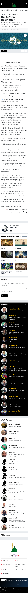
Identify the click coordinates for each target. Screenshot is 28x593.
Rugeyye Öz (12, 497)
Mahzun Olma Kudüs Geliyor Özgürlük (17, 513)
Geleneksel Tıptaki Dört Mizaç (17, 347)
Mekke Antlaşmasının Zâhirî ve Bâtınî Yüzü (17, 332)
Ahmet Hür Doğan (14, 431)
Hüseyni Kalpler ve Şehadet (17, 413)
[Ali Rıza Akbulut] (4, 346)
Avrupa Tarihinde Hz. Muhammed (20, 247)
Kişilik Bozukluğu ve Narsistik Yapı (17, 448)
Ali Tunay (11, 525)
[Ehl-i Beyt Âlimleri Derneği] (14, 4)
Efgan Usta (12, 452)
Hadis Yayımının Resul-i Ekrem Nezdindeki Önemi (7, 272)
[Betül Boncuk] (4, 447)
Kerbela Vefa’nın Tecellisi (16, 440)
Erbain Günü (12, 433)
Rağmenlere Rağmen (15, 426)
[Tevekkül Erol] (4, 317)
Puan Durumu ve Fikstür (20, 565)
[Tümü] (26, 305)
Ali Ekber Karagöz (14, 411)
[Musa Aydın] (4, 361)
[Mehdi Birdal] (4, 383)
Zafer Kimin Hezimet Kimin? (17, 398)
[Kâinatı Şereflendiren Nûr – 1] (21, 254)
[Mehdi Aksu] (4, 368)
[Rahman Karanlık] (4, 404)
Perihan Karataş (14, 482)
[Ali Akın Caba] (4, 390)
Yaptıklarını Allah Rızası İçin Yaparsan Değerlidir (16, 325)
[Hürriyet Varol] (4, 353)
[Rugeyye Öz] (4, 498)
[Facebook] (10, 555)
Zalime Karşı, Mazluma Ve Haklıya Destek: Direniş (16, 405)
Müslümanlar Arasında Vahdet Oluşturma (17, 318)
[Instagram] (15, 555)
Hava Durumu (20, 560)
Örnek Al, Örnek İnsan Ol (16, 384)
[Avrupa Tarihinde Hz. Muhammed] (21, 242)
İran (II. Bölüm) (13, 470)
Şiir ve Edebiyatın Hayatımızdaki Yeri (14, 340)
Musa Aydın (12, 360)
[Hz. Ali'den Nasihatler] (14, 41)
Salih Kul (11, 468)
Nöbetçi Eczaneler (7, 560)
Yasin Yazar (12, 510)
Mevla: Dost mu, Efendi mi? (16, 376)
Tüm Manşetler (6, 569)
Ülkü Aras (12, 438)
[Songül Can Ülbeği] (4, 425)
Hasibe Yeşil (12, 459)
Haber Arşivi (6, 573)
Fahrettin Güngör (14, 309)
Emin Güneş (12, 504)
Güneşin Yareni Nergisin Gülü (17, 477)
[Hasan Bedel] (4, 228)
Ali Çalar (11, 322)
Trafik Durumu (6, 564)
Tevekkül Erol (13, 315)
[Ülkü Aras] (4, 439)
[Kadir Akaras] (4, 339)
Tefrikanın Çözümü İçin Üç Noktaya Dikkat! (16, 491)
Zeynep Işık (12, 489)
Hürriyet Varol (13, 352)
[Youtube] (18, 555)
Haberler (3, 14)
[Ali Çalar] (4, 324)
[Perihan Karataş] (4, 483)
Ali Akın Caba (12, 388)
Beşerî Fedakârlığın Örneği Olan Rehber (16, 455)
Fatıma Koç (12, 475)
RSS (4, 580)
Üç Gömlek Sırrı (18, 271)
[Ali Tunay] (4, 527)
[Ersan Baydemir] (4, 397)
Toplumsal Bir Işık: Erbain (16, 499)
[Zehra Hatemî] (4, 520)
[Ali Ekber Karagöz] (4, 412)
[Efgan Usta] (4, 454)
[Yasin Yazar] (4, 512)
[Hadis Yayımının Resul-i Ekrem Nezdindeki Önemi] (7, 266)
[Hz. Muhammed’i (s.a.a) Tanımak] (7, 254)
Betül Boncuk (13, 445)
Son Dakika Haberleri (21, 569)
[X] (12, 555)
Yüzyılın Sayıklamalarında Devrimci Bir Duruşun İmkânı (17, 520)
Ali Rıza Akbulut (14, 345)
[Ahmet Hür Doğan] (4, 432)
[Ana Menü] (1, 4)
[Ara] (26, 4)
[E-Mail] (11, 230)
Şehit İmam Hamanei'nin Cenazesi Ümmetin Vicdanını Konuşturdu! (17, 369)
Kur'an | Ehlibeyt (6, 10)
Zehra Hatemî (13, 518)
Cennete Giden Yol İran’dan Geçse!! (16, 391)
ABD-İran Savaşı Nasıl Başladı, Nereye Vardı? (17, 354)
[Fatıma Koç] (4, 476)
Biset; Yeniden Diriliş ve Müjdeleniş (15, 462)
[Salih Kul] (4, 469)
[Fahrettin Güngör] (4, 310)
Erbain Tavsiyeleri (14, 362)
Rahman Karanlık (14, 403)
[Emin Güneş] (4, 505)
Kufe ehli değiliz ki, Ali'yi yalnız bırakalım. (17, 528)
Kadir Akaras (13, 337)
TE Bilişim (17, 584)
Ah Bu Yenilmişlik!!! (14, 506)
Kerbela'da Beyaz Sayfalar (16, 484)
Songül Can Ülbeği (14, 424)
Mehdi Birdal (12, 382)
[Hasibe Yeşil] (4, 461)
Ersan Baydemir (13, 396)
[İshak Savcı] (4, 332)
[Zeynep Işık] (4, 490)
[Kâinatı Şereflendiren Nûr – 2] (7, 242)
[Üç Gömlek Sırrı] (21, 266)
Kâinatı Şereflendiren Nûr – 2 (17, 311)
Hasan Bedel (13, 227)
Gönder (4, 296)
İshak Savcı (12, 330)
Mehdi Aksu (12, 366)
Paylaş (4, 50)
